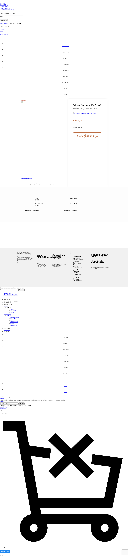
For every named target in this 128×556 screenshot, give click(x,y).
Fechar (2, 398)
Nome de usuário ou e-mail (8, 13)
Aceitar (2, 401)
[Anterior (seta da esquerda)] (0, 555)
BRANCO (13, 310)
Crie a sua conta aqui (9, 9)
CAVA (12, 320)
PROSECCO (14, 322)
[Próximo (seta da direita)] (2, 555)
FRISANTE (13, 325)
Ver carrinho (6, 415)
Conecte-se (4, 20)
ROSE (12, 312)
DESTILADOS (89, 108)
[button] (87, 135)
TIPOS (9, 315)
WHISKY (95, 108)
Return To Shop (5, 551)
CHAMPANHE (14, 318)
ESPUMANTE (14, 317)
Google (2, 29)
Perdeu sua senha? (5, 23)
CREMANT (13, 323)
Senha (2, 16)
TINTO (12, 309)
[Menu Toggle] (70, 252)
